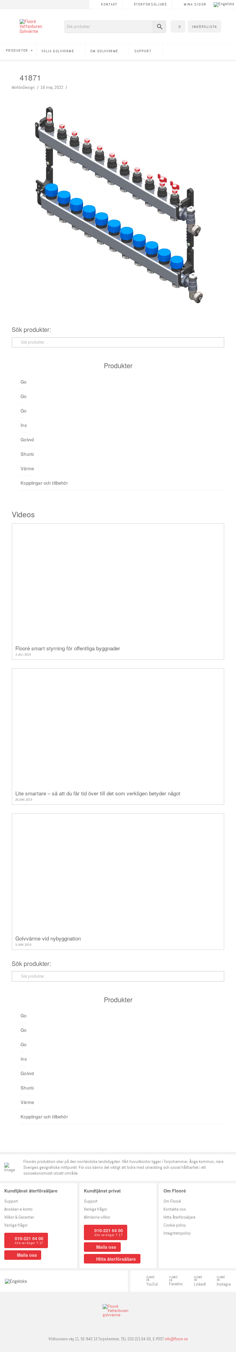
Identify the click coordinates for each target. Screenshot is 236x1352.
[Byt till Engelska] (224, 4)
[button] (178, 26)
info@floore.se (176, 1339)
